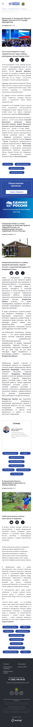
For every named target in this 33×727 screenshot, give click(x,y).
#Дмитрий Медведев (23, 164)
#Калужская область (16, 168)
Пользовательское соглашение (16, 706)
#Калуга (25, 652)
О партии (6, 664)
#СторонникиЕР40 (23, 469)
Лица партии (22, 664)
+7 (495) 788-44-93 (16, 679)
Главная (4, 8)
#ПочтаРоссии (8, 469)
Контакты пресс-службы (8, 672)
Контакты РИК (22, 667)
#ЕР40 (25, 453)
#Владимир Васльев (16, 465)
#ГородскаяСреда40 (16, 635)
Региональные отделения (7, 667)
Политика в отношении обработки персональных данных (16, 709)
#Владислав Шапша (16, 457)
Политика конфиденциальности (16, 707)
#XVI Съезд (7, 164)
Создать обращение (16, 192)
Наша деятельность (13, 8)
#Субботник (8, 631)
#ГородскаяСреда (22, 631)
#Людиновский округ (11, 652)
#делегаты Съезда (16, 172)
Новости (23, 8)
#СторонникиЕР (16, 474)
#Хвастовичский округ (16, 647)
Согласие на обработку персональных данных (16, 711)
